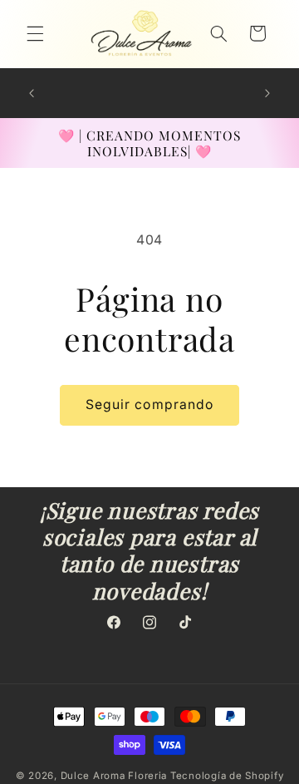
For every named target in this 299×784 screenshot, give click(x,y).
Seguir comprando (149, 404)
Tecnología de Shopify (226, 776)
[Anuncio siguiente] (267, 93)
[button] (35, 33)
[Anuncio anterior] (31, 93)
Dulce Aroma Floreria (114, 776)
